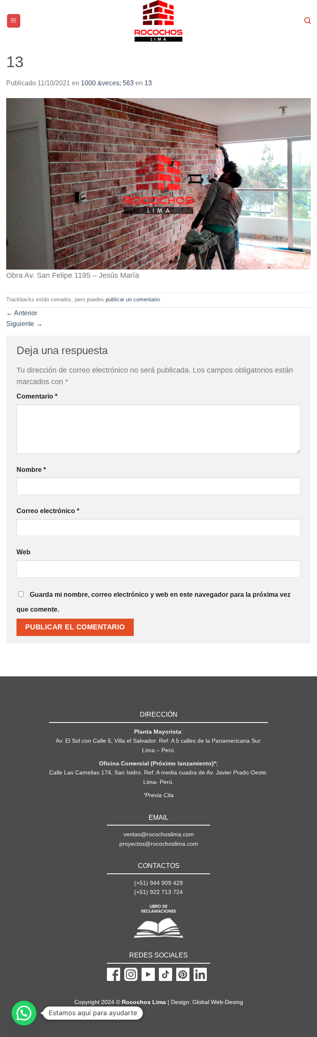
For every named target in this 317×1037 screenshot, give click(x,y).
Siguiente (24, 323)
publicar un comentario (133, 299)
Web (24, 552)
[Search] (307, 21)
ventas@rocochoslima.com (158, 834)
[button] (24, 1013)
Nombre (31, 469)
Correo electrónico (48, 510)
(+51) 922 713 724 (158, 892)
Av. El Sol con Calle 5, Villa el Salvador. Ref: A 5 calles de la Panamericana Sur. (159, 740)
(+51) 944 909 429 (158, 883)
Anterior (21, 313)
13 (148, 83)
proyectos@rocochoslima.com (158, 843)
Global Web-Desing (217, 1002)
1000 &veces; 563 (107, 83)
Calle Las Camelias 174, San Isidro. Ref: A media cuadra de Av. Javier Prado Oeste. (158, 772)
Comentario (37, 396)
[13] (158, 183)
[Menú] (14, 21)
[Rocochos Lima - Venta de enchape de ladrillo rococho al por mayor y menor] (159, 21)
